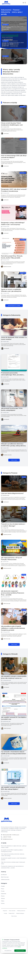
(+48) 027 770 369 (7, 837)
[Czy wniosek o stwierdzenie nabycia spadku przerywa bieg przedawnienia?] (14, 742)
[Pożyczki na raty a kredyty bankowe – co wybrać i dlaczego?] (14, 514)
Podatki (3, 886)
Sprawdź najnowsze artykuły (14, 305)
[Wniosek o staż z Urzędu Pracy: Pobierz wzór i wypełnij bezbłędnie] (14, 23)
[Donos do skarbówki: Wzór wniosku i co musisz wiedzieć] (14, 327)
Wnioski (3, 898)
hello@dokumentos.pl (7, 839)
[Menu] (23, 2)
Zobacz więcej (14, 460)
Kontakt (5, 913)
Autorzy (3, 871)
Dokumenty (3, 893)
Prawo (2, 888)
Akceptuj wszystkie (20, 950)
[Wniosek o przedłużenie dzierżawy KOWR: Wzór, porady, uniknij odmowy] (14, 433)
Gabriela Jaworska (7, 454)
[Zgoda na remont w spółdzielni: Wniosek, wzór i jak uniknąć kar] (14, 279)
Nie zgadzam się (8, 950)
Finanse (2, 896)
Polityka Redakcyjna (20, 913)
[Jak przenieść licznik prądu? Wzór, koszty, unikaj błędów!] (14, 397)
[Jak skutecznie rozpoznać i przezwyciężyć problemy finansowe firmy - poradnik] (14, 581)
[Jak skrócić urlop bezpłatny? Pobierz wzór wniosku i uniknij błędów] (14, 56)
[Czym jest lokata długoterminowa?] (14, 483)
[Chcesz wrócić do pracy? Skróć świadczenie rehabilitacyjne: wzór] (14, 113)
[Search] (25, 2)
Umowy (2, 903)
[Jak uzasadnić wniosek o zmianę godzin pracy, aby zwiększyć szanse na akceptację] (14, 665)
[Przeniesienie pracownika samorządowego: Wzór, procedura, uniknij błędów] (14, 362)
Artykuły (3, 843)
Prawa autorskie (12, 910)
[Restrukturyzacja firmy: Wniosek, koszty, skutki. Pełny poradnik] (14, 246)
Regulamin (5, 910)
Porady (2, 891)
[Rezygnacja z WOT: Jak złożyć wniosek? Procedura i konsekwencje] (14, 179)
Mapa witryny (14, 916)
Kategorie (4, 883)
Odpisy (2, 901)
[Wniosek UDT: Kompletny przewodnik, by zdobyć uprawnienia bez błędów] (14, 40)
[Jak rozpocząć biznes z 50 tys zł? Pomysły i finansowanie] (14, 548)
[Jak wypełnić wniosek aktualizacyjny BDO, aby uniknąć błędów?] (14, 776)
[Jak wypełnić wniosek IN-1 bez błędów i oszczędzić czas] (14, 704)
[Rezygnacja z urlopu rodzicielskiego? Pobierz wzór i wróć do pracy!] (14, 213)
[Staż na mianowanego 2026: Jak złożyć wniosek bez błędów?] (14, 146)
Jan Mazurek (6, 348)
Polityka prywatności (21, 910)
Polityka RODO (11, 913)
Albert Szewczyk (7, 728)
